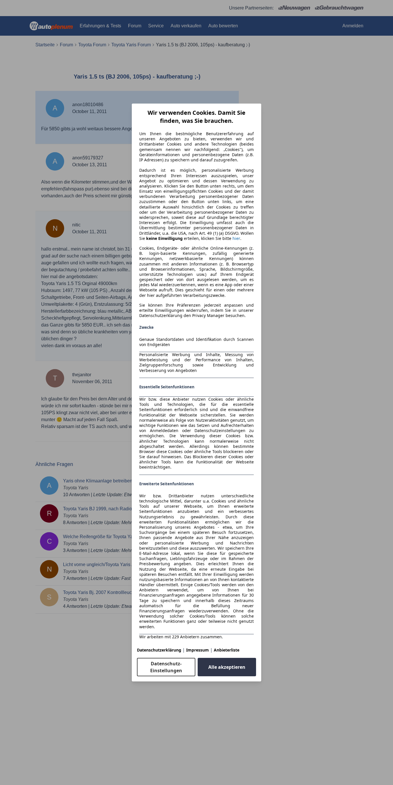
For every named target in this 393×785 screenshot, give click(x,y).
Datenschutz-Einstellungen (166, 667)
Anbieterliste (226, 650)
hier (236, 238)
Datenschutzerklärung (159, 650)
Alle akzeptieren (226, 667)
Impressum (197, 650)
